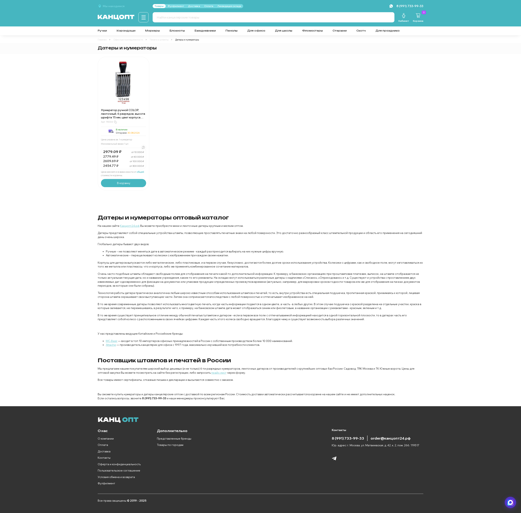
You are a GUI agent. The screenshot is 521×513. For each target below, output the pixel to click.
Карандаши (126, 30)
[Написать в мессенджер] (510, 502)
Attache (111, 344)
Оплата (103, 444)
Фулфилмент (106, 483)
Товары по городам (170, 444)
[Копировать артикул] (115, 122)
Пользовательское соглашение (119, 470)
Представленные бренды (174, 438)
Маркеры (152, 30)
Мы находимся (114, 6)
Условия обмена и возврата (116, 477)
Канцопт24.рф (130, 225)
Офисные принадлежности (128, 39)
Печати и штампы (159, 39)
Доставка (104, 451)
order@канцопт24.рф (390, 438)
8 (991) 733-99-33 (348, 438)
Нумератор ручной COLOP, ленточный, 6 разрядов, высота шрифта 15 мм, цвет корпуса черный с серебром (123, 115)
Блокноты (177, 30)
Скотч (361, 30)
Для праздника (387, 30)
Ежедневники (205, 30)
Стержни (340, 30)
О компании (106, 438)
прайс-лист (218, 372)
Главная (102, 39)
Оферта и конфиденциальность (119, 464)
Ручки (102, 30)
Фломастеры (312, 30)
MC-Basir (111, 341)
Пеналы (231, 30)
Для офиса (256, 30)
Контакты (104, 457)
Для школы (283, 30)
